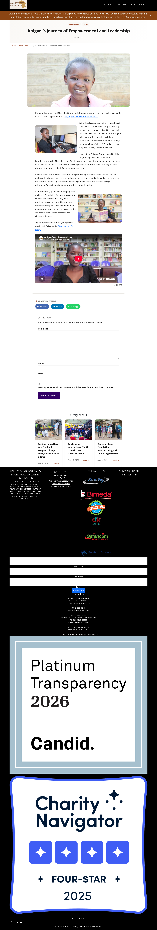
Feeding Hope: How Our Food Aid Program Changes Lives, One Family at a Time (48, 450)
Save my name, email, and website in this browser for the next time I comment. (76, 387)
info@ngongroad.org (133, 17)
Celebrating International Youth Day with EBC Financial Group (78, 449)
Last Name (78, 576)
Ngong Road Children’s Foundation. (81, 116)
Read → (57, 463)
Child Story (74, 24)
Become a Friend (61, 475)
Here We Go (61, 478)
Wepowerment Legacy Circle (61, 481)
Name (41, 363)
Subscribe (78, 590)
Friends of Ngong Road (30, 4)
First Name (78, 566)
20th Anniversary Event (61, 486)
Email (40, 373)
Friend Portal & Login (61, 483)
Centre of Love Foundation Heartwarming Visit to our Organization (107, 449)
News (85, 24)
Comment (43, 328)
